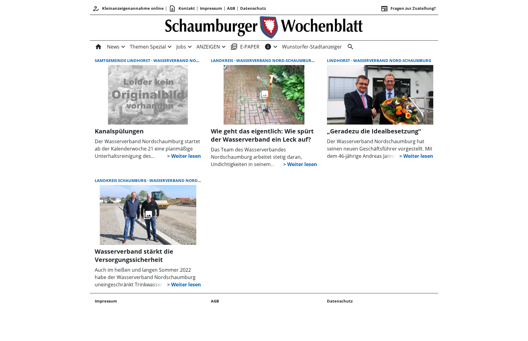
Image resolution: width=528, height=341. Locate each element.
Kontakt (182, 8)
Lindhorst (339, 60)
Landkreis (222, 60)
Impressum (211, 8)
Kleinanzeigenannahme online (128, 8)
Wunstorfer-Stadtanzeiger (312, 46)
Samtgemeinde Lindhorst (123, 60)
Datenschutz (253, 8)
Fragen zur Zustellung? (408, 8)
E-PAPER (244, 46)
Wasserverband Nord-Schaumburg (192, 60)
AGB (231, 8)
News (113, 46)
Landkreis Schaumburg (121, 180)
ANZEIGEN (208, 46)
